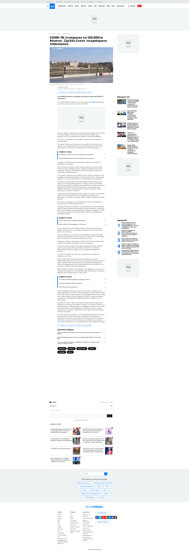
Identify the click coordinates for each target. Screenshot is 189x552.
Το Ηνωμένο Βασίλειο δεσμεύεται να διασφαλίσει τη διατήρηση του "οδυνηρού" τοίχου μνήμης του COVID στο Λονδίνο (78, 342)
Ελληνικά (51, 1)
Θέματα (59, 512)
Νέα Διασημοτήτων (90, 497)
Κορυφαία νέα (123, 97)
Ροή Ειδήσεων (62, 6)
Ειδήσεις (54, 33)
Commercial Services (88, 518)
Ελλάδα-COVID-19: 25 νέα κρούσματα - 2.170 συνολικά (72, 224)
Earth (108, 6)
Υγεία (113, 6)
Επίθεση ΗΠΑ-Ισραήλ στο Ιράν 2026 (103, 483)
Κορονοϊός (62, 348)
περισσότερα (86, 512)
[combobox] (104, 2)
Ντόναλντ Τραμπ (94, 490)
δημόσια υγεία (81, 348)
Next (95, 6)
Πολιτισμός (101, 6)
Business (83, 6)
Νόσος (70, 352)
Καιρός (72, 518)
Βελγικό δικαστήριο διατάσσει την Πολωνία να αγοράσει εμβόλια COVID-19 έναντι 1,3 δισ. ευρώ (79, 338)
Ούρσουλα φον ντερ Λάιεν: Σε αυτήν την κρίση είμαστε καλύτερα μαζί (76, 154)
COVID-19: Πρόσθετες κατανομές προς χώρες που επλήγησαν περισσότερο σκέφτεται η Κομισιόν (79, 333)
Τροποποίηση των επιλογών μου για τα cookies (88, 539)
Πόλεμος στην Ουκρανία (86, 486)
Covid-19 (71, 348)
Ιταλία (105, 490)
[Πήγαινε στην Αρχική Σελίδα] (52, 6)
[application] (81, 65)
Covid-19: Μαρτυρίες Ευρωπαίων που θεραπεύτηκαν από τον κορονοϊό (76, 158)
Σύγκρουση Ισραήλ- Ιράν (83, 483)
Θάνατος (92, 348)
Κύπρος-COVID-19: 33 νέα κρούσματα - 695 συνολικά (72, 220)
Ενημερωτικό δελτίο (102, 521)
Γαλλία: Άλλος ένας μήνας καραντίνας (68, 287)
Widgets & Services (75, 526)
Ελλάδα (99, 486)
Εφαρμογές (73, 524)
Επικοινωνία (86, 528)
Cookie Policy (86, 524)
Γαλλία (84, 490)
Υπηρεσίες (73, 512)
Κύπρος (106, 493)
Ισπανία (107, 486)
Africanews (73, 529)
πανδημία (61, 352)
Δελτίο (71, 516)
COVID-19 (94, 102)
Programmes (61, 533)
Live (140, 6)
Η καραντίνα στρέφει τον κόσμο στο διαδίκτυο (70, 283)
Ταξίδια (90, 6)
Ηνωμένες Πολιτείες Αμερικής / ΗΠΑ (90, 493)
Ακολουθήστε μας (74, 522)
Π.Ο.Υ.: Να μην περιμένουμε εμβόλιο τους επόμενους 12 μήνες (74, 279)
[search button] (96, 2)
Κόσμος (77, 6)
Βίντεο (59, 531)
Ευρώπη (70, 6)
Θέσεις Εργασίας (87, 530)
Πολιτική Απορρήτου (88, 526)
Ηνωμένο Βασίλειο (66, 33)
